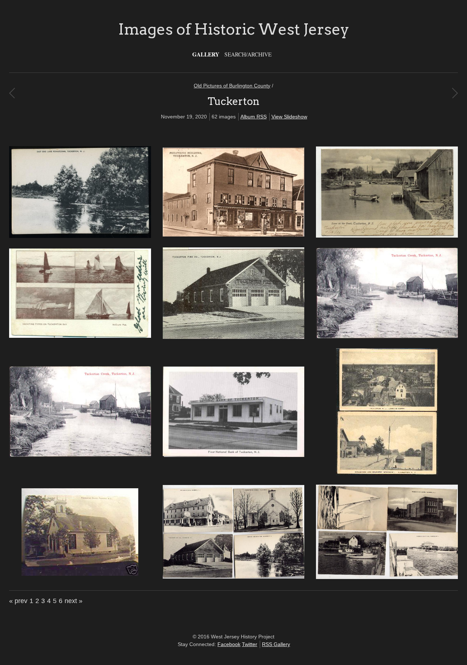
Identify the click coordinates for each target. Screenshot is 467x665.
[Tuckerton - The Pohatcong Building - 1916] (234, 235)
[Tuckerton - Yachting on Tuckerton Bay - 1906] (80, 336)
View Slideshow (289, 117)
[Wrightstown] (455, 92)
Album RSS (253, 117)
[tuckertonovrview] (387, 473)
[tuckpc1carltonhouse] (234, 577)
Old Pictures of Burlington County (232, 86)
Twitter (249, 644)
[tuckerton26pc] (387, 337)
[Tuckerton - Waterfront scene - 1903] (387, 236)
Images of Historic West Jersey (233, 29)
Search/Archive (247, 54)
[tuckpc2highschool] (387, 577)
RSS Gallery (276, 644)
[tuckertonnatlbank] (234, 455)
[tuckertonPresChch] (80, 574)
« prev (18, 601)
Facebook (228, 644)
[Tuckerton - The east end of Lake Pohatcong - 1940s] (80, 236)
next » (73, 601)
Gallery (205, 54)
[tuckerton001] (234, 337)
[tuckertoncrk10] (80, 455)
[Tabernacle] (12, 92)
